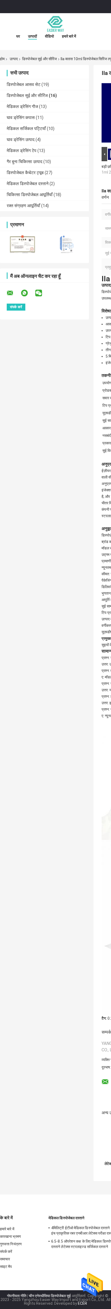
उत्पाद (14, 59)
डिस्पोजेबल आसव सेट (23, 84)
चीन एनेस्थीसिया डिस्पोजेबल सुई (50, 1296)
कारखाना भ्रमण (10, 1236)
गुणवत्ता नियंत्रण (11, 1244)
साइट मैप (6, 1266)
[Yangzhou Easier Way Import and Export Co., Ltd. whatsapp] (27, 293)
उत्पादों (32, 36)
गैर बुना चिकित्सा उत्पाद (24, 161)
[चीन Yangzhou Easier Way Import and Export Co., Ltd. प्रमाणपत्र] (22, 243)
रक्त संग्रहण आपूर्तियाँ (23, 205)
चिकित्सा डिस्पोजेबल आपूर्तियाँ (30, 194)
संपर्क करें (6, 1251)
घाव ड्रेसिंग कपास (21, 117)
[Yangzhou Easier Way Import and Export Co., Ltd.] (55, 24)
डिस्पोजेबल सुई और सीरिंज (39, 59)
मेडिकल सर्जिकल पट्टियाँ (26, 128)
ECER (82, 1303)
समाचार (5, 1259)
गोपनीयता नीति (16, 1296)
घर (18, 36)
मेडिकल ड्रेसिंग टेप (21, 150)
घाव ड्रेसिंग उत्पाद (20, 139)
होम (2, 59)
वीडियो (49, 36)
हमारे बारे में (69, 36)
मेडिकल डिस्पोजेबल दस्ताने (27, 183)
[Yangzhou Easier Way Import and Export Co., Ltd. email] (13, 293)
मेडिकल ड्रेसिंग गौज (22, 106)
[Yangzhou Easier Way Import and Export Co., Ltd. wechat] (42, 293)
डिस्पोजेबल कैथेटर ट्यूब (25, 172)
